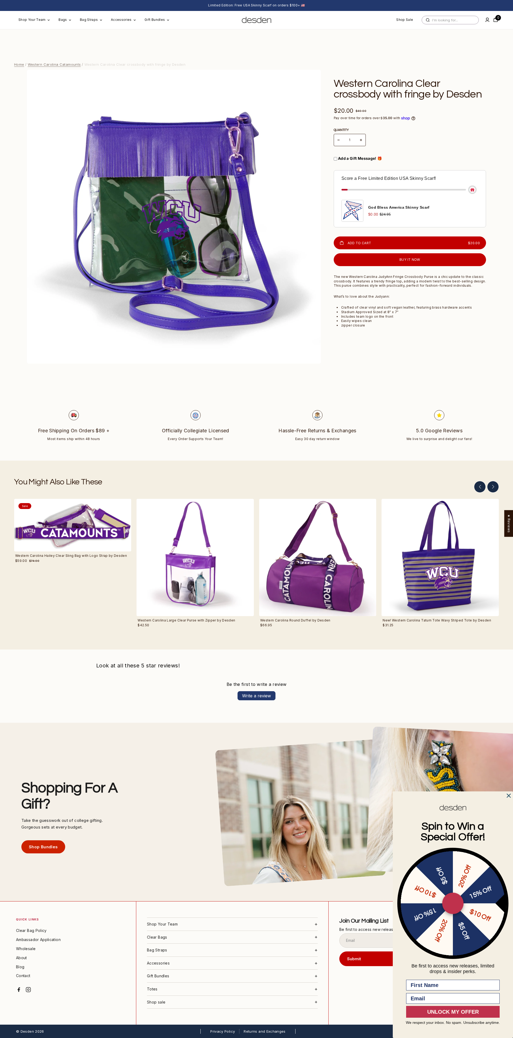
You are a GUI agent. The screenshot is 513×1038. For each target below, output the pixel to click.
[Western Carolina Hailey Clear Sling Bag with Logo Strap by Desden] (72, 525)
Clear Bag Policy (31, 930)
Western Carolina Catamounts (54, 64)
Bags (63, 20)
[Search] (428, 20)
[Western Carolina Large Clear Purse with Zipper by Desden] (195, 557)
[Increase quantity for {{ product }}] (361, 140)
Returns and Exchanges (265, 1031)
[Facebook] (18, 989)
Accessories (121, 20)
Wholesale (26, 948)
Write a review (256, 695)
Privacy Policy (222, 1031)
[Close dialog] (508, 795)
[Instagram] (28, 989)
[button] (480, 487)
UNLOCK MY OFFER (453, 1012)
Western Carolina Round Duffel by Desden (295, 620)
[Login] (487, 20)
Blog (20, 967)
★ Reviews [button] (509, 523)
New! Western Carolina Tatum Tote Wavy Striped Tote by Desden (437, 620)
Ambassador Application (38, 939)
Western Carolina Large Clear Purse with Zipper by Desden (186, 620)
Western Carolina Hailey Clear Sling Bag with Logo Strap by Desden (71, 556)
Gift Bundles (155, 20)
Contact (23, 975)
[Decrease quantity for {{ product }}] (338, 140)
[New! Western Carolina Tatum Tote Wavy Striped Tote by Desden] (440, 557)
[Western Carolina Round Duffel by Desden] (317, 557)
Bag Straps (89, 20)
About (21, 957)
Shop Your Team (32, 20)
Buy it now (409, 260)
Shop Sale (404, 20)
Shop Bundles (43, 846)
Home (19, 64)
